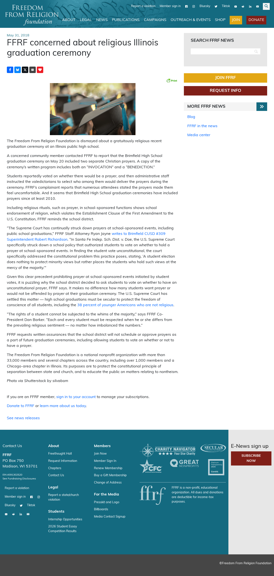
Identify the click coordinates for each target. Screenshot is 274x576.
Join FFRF (225, 78)
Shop (220, 20)
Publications (126, 20)
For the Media (106, 494)
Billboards (101, 509)
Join (236, 20)
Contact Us (12, 446)
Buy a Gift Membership (110, 475)
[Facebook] (186, 6)
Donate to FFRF (20, 406)
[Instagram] (193, 6)
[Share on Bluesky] (17, 70)
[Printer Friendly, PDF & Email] (172, 80)
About (69, 20)
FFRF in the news (202, 126)
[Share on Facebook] (10, 70)
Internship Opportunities (65, 519)
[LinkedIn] (250, 6)
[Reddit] (243, 6)
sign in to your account (76, 397)
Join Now (100, 453)
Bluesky (205, 6)
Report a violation (143, 6)
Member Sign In (105, 461)
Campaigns (155, 20)
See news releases (23, 418)
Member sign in (170, 6)
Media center (198, 135)
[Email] (257, 6)
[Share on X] (25, 70)
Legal (86, 20)
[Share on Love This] (40, 70)
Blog (191, 117)
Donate (256, 20)
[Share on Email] (32, 70)
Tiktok (226, 6)
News (102, 20)
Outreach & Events (191, 20)
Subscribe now (251, 458)
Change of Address (108, 482)
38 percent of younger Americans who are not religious (125, 305)
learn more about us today (63, 406)
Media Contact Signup (109, 516)
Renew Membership (108, 468)
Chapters (54, 468)
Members (102, 446)
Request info (225, 91)
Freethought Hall (60, 453)
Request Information (62, 461)
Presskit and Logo (106, 502)
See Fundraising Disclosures (19, 479)
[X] (216, 6)
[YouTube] (235, 6)
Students (56, 511)
